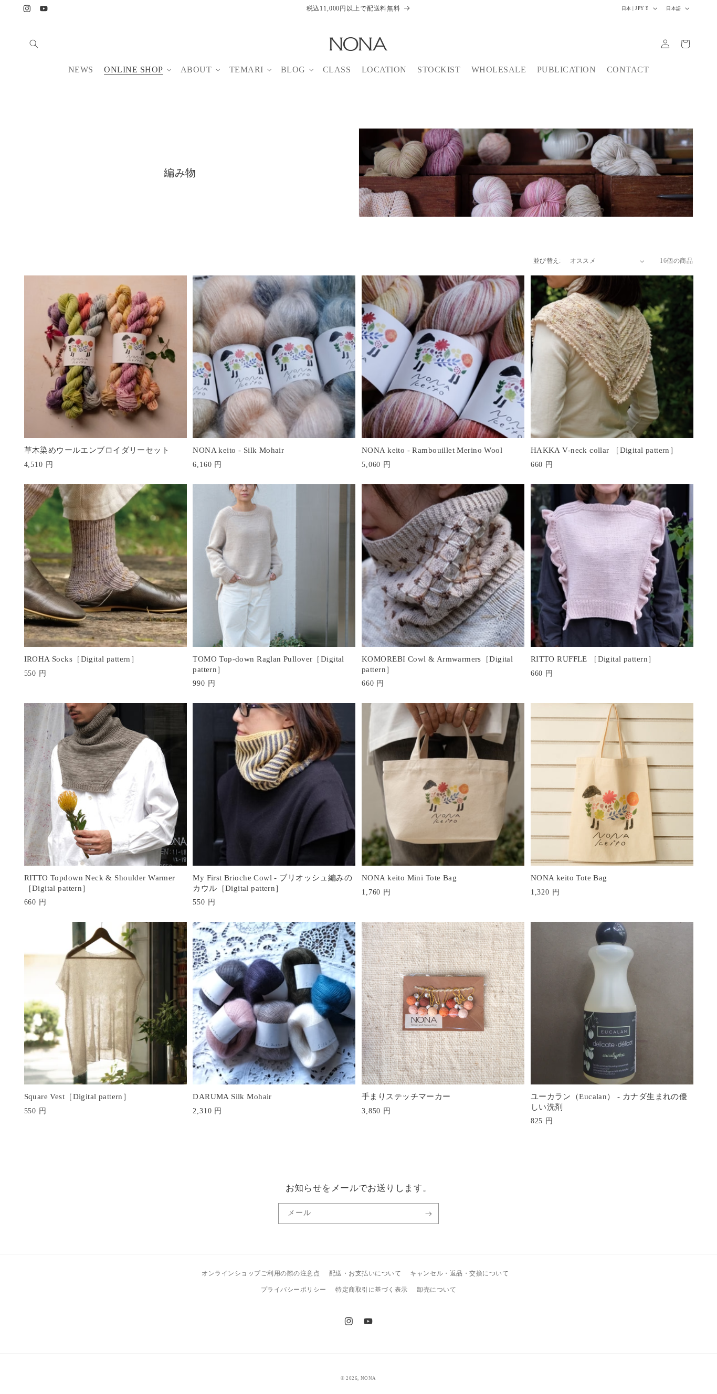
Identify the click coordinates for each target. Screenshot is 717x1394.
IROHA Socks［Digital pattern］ (81, 659)
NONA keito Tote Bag (569, 878)
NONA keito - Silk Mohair (238, 450)
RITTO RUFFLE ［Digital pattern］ (593, 659)
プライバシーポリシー (293, 1289)
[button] (34, 44)
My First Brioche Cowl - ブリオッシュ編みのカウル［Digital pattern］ (272, 883)
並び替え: (547, 260)
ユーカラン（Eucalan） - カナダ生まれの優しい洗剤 (609, 1101)
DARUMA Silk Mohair (232, 1096)
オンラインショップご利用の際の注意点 (261, 1272)
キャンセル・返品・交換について (459, 1272)
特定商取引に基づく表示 (371, 1289)
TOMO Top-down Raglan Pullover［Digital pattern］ (268, 664)
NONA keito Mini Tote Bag (409, 878)
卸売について (436, 1289)
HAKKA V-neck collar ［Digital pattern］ (604, 450)
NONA (368, 1378)
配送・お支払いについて (365, 1272)
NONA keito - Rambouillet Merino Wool (432, 450)
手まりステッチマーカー (406, 1096)
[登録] (428, 1213)
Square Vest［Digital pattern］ (77, 1096)
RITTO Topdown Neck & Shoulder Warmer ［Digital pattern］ (99, 883)
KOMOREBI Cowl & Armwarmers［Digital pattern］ (437, 664)
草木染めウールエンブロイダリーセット (97, 450)
